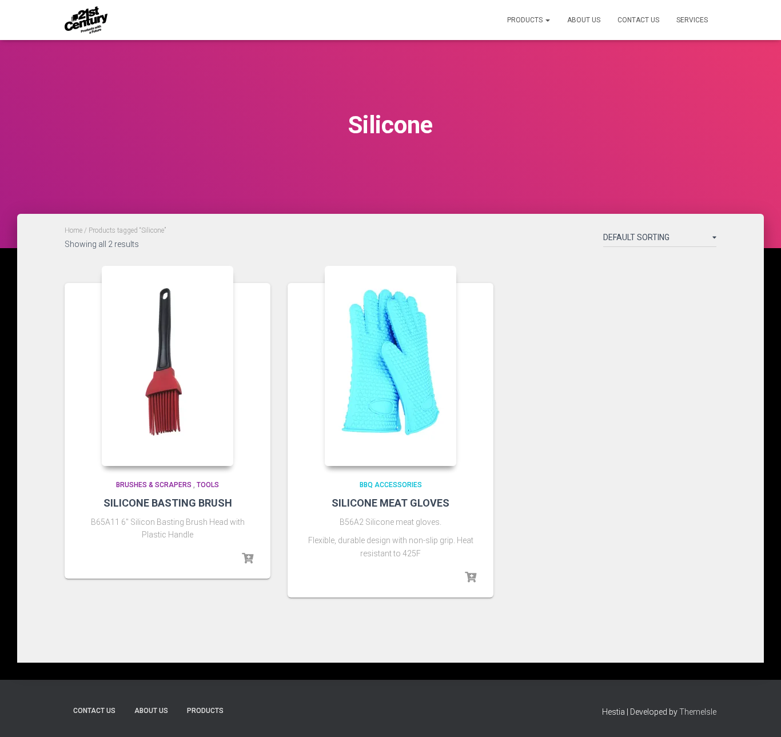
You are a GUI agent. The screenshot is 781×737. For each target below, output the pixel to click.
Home (73, 230)
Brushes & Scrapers (154, 485)
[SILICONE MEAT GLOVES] (390, 366)
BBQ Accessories (391, 485)
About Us (583, 20)
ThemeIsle (697, 711)
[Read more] (247, 558)
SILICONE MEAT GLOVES (390, 503)
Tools (208, 485)
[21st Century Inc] (86, 20)
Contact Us (638, 20)
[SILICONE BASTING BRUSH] (167, 366)
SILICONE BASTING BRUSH (167, 503)
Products (525, 20)
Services (692, 20)
